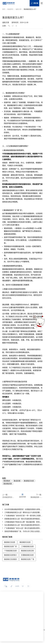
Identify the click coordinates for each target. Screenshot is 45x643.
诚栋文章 (18, 9)
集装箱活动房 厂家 (27, 559)
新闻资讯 (10, 9)
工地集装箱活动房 (27, 546)
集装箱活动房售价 (10, 555)
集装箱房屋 (7, 484)
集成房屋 (10, 190)
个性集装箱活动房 (10, 551)
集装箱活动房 (29, 481)
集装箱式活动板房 (10, 559)
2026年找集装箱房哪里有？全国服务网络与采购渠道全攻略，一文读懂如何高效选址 (23, 509)
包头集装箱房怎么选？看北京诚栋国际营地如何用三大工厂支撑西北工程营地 (23, 525)
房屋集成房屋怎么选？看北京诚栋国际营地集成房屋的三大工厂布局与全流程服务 (23, 519)
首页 (3, 9)
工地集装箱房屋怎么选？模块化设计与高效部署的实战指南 (23, 512)
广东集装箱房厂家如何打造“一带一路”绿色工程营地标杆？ (23, 516)
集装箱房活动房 (25, 542)
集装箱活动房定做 (27, 551)
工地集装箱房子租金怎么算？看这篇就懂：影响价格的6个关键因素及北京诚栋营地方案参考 (23, 522)
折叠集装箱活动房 (27, 555)
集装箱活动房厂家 (10, 546)
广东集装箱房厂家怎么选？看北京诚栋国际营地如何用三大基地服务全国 (23, 528)
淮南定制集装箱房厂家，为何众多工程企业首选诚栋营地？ (23, 531)
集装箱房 (14, 34)
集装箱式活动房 (9, 542)
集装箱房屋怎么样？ (30, 9)
